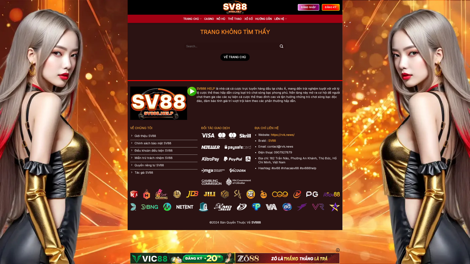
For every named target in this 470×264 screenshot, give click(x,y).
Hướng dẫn (263, 18)
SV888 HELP (206, 88)
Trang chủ (191, 18)
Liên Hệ (279, 18)
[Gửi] (281, 46)
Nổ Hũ (221, 18)
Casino (209, 18)
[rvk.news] (235, 7)
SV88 (272, 140)
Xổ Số (248, 18)
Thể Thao (235, 18)
